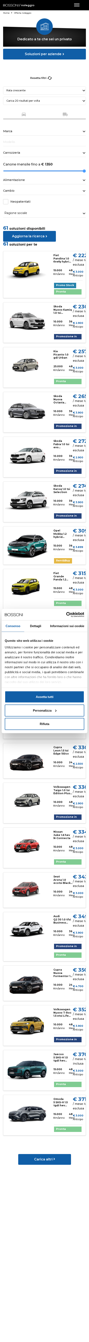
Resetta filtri (38, 78)
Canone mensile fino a (28, 164)
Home (6, 13)
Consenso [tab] (13, 626)
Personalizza (42, 710)
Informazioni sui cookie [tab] (67, 626)
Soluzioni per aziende (43, 54)
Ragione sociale (15, 213)
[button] (23, 115)
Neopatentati (20, 201)
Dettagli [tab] (35, 626)
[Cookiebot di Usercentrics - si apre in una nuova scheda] (66, 614)
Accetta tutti (44, 697)
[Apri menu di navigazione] (76, 5)
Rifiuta (44, 724)
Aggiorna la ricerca (28, 236)
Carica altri (43, 1159)
